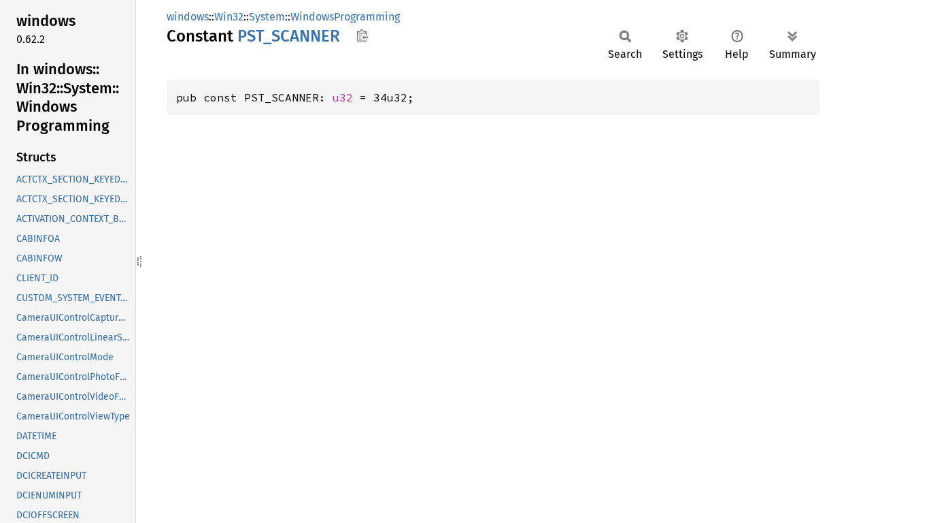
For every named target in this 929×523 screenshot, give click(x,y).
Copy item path (362, 35)
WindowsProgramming (345, 16)
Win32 (228, 16)
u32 (343, 97)
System (267, 16)
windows (188, 16)
